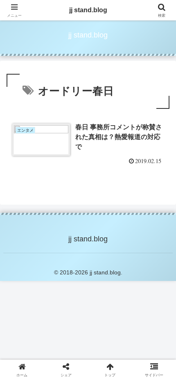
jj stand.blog (88, 10)
